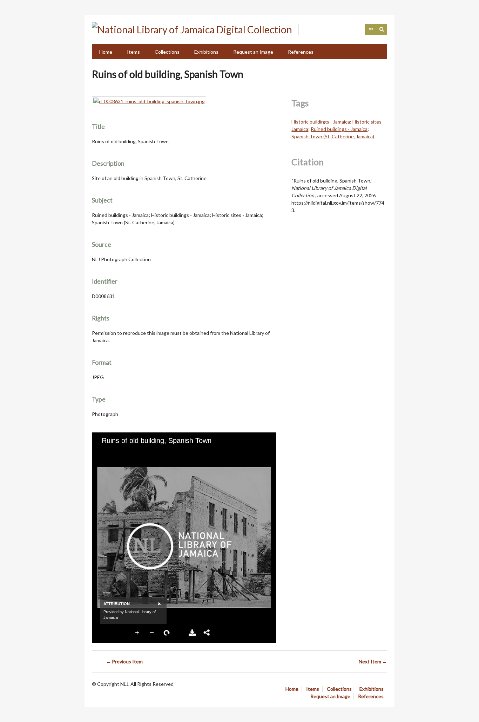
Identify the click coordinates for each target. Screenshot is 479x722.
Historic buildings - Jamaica (320, 122)
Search (381, 29)
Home (105, 52)
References (300, 52)
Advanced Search (370, 29)
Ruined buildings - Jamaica (339, 129)
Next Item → (373, 661)
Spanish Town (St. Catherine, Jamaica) (332, 136)
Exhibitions (206, 52)
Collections (167, 52)
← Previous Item (124, 661)
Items (133, 52)
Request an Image (253, 52)
